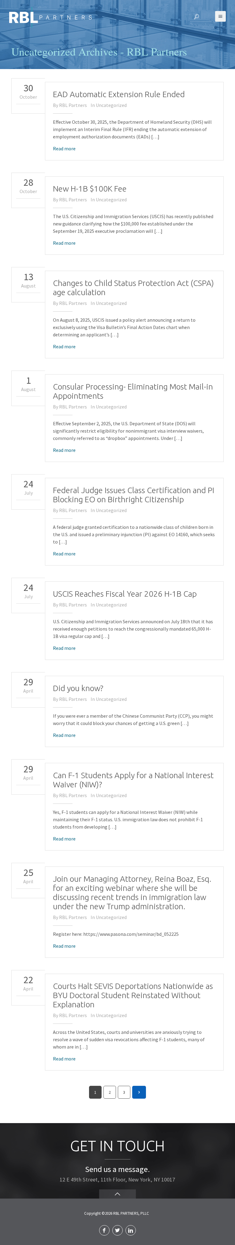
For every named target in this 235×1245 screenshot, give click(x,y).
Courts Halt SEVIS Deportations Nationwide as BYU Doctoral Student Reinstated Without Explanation (133, 995)
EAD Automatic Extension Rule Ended (119, 94)
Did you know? (78, 688)
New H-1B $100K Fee (90, 188)
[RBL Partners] (50, 17)
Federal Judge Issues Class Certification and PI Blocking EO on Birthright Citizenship (133, 495)
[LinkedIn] (130, 1230)
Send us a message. (117, 1169)
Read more (64, 148)
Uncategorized (111, 105)
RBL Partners (73, 105)
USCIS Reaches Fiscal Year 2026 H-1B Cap (125, 593)
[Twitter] (117, 1230)
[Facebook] (104, 1230)
